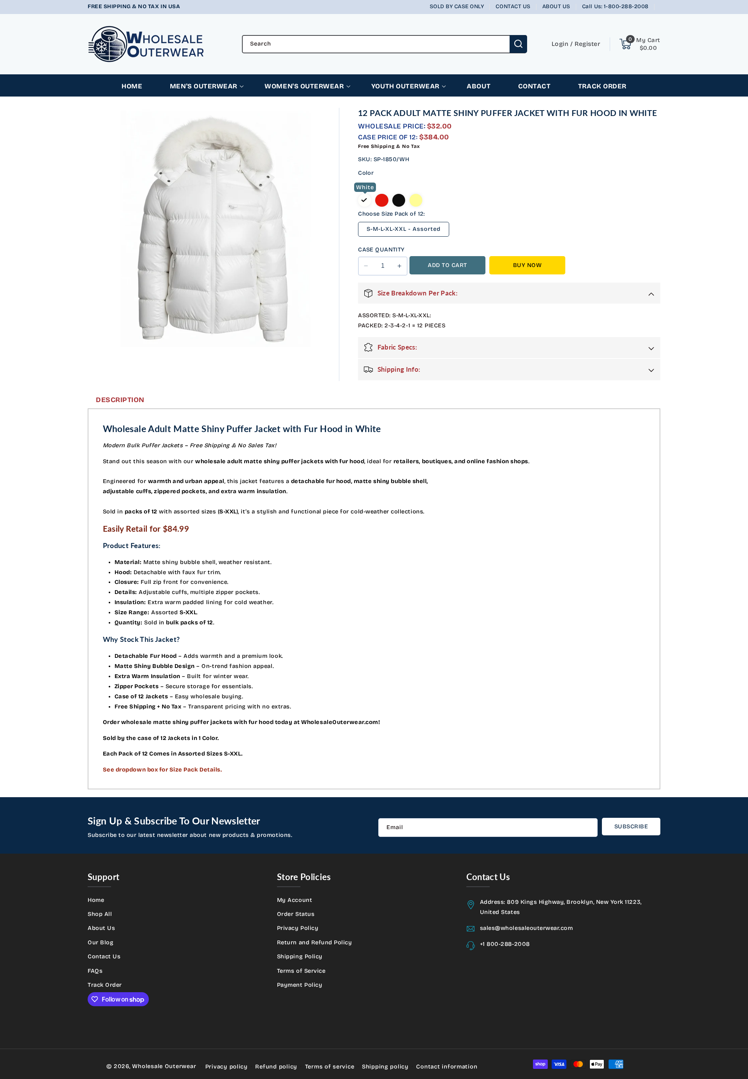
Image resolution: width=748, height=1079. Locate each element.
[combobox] (384, 44)
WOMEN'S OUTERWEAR (304, 86)
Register (587, 43)
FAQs (95, 970)
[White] (364, 200)
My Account (294, 899)
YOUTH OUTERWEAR (405, 86)
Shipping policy (385, 1066)
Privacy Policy (297, 927)
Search (518, 44)
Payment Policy (299, 984)
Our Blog (100, 942)
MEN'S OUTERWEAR (203, 86)
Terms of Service (301, 970)
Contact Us (104, 956)
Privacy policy (226, 1066)
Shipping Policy (300, 956)
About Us (101, 927)
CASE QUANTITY (381, 249)
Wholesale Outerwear (164, 1066)
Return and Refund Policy (314, 942)
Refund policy (276, 1066)
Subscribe (631, 826)
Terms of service (330, 1066)
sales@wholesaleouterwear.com (526, 927)
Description (120, 399)
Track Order (105, 984)
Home (96, 899)
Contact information (446, 1066)
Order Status (295, 913)
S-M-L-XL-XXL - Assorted (404, 228)
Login (560, 43)
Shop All (100, 913)
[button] (639, 44)
